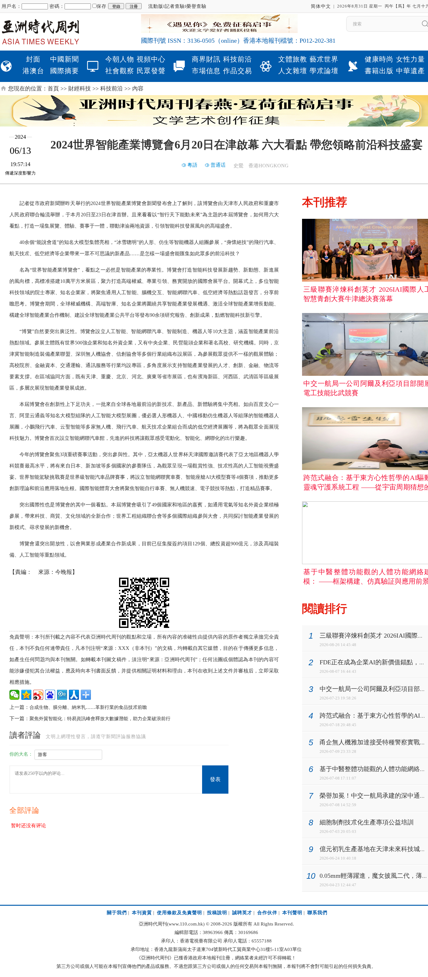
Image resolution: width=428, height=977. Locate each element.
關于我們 (117, 912)
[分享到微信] (14, 695)
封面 (33, 59)
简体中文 (321, 6)
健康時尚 (379, 59)
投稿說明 (217, 912)
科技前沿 (237, 59)
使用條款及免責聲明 (179, 912)
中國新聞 (64, 59)
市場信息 (206, 71)
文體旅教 (292, 59)
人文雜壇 (292, 71)
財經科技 (79, 88)
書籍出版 (379, 71)
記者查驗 (175, 6)
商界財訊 (206, 59)
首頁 (53, 88)
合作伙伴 (267, 912)
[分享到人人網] (74, 695)
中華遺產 (410, 71)
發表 (215, 779)
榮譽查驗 (196, 6)
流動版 (155, 6)
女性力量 (410, 59)
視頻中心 (151, 59)
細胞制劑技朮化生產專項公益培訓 (367, 822)
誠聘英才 (242, 912)
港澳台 (33, 71)
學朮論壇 (324, 71)
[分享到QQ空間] (26, 695)
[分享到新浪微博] (38, 695)
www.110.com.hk (186, 923)
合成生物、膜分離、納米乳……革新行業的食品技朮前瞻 (88, 707)
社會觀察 (119, 71)
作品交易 (237, 71)
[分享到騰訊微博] (62, 695)
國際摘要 (64, 71)
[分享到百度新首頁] (50, 695)
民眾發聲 (151, 71)
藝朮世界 (324, 59)
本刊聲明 (292, 912)
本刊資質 (142, 912)
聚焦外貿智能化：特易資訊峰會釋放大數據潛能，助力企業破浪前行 (99, 718)
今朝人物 (119, 59)
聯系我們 (317, 912)
